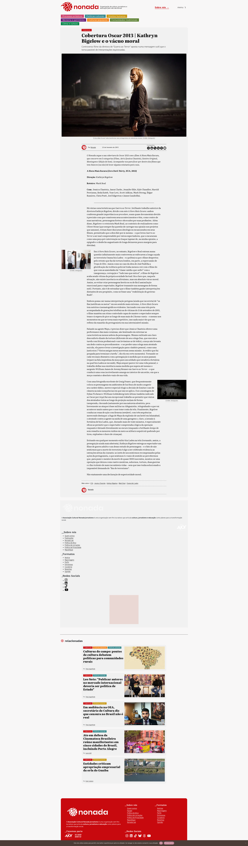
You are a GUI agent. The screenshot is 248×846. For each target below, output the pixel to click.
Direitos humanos (117, 16)
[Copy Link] (155, 148)
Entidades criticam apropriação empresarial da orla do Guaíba (101, 766)
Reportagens (69, 560)
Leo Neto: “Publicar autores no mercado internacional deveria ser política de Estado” (103, 684)
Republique (69, 550)
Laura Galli (88, 753)
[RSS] (158, 148)
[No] (246, 843)
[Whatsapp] (148, 148)
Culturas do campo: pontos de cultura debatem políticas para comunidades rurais (103, 656)
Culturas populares (98, 20)
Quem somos (70, 536)
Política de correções (72, 545)
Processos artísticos (72, 16)
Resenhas (68, 569)
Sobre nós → (162, 7)
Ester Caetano (89, 781)
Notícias (160, 808)
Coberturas (86, 30)
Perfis (67, 562)
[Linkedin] (151, 148)
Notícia (67, 558)
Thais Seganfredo (90, 669)
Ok (161, 843)
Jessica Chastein (99, 483)
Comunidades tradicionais (124, 20)
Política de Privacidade (73, 547)
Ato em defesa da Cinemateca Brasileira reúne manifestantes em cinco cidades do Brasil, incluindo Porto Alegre (101, 742)
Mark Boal (122, 483)
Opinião (68, 571)
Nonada (93, 147)
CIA (91, 483)
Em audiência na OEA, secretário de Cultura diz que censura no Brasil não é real (103, 712)
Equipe (129, 811)
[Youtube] (164, 148)
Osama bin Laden (132, 483)
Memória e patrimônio (73, 20)
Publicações (69, 538)
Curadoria (68, 567)
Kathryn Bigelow (112, 483)
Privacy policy (169, 843)
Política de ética (70, 543)
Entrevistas (69, 564)
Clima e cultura (70, 23)
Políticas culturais (95, 16)
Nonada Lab (69, 540)
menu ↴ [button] (181, 7)
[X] (161, 148)
